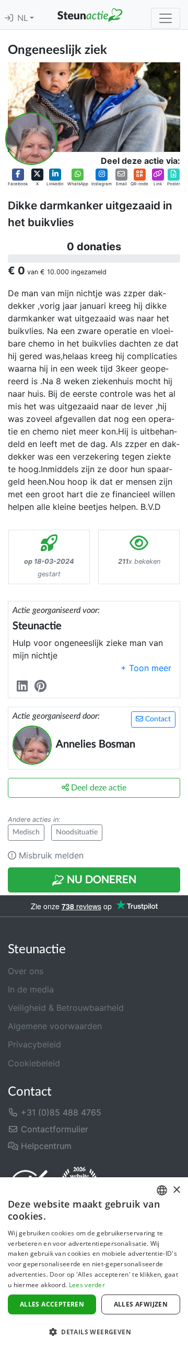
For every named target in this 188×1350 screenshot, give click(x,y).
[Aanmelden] (9, 18)
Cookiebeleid (34, 1063)
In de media (31, 989)
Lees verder (87, 1284)
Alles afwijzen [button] (141, 1304)
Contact (157, 719)
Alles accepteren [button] (52, 1304)
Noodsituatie (77, 832)
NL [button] (23, 18)
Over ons (25, 971)
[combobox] (162, 1190)
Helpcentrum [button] (45, 1146)
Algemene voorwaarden (55, 1026)
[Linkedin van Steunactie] (24, 686)
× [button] (176, 1190)
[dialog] (94, 1263)
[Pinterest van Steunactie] (42, 686)
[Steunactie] (89, 14)
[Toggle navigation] (165, 18)
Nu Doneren (100, 880)
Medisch (26, 832)
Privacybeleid (34, 1044)
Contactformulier (53, 1129)
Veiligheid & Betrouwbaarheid (66, 1007)
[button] (18, 178)
